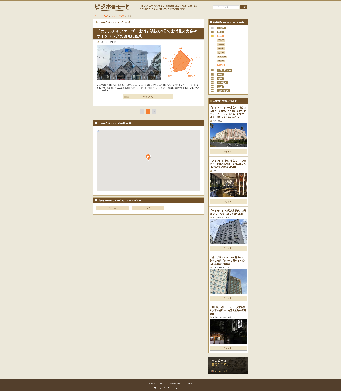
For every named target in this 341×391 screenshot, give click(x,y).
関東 (220, 36)
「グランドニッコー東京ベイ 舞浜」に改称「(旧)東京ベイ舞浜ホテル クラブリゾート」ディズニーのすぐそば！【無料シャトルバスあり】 (228, 112)
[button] (148, 157)
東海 (220, 74)
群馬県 (221, 61)
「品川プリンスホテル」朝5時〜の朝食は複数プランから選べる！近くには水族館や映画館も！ (228, 260)
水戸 (148, 208)
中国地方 (222, 82)
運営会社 (190, 383)
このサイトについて (155, 383)
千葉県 (221, 40)
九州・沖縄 (223, 91)
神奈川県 (222, 57)
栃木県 (221, 53)
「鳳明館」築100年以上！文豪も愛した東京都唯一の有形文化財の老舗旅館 (228, 310)
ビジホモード (112, 7)
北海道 (221, 28)
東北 (220, 32)
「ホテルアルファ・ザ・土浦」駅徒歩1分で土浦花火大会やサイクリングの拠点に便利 (147, 33)
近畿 (220, 78)
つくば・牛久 (112, 208)
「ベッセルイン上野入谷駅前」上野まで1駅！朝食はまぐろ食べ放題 (228, 212)
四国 (220, 87)
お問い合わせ (175, 383)
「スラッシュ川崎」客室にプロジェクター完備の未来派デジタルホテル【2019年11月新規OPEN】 (228, 163)
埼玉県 (221, 44)
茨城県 (221, 65)
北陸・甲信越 (224, 70)
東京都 (221, 48)
